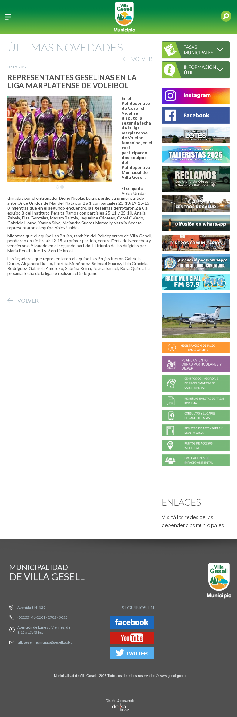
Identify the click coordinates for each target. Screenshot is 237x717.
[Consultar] (195, 49)
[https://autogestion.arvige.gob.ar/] (196, 348)
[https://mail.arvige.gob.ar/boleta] (196, 401)
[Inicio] (124, 16)
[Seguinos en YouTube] (132, 638)
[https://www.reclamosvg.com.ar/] (196, 179)
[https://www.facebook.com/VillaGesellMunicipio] (196, 116)
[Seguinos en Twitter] (132, 654)
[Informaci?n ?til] (195, 69)
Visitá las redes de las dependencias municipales (193, 521)
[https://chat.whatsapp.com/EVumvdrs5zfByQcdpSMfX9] (196, 224)
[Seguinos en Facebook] (132, 623)
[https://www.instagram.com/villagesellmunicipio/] (196, 96)
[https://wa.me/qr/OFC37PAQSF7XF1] (196, 263)
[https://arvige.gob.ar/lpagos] (196, 416)
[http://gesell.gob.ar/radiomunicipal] (196, 282)
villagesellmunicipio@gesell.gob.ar (45, 642)
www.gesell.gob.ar (173, 676)
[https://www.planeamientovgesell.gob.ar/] (196, 365)
